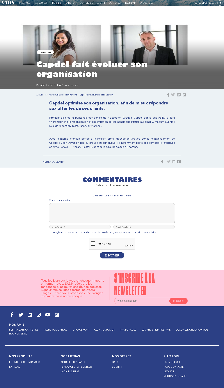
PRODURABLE (128, 329)
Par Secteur (41, 3)
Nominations (45, 52)
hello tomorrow (55, 329)
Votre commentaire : (60, 200)
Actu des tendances (74, 362)
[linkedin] (179, 95)
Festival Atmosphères (23, 329)
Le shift (117, 366)
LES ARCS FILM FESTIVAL (156, 329)
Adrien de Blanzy (51, 85)
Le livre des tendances (24, 362)
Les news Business (54, 94)
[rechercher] (219, 3)
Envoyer (112, 255)
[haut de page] (218, 384)
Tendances (24, 3)
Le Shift (101, 3)
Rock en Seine (18, 333)
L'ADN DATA (130, 3)
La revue (14, 366)
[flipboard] (184, 95)
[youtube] (47, 316)
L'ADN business (70, 371)
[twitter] (173, 95)
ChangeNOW (81, 329)
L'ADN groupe (172, 362)
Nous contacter (174, 366)
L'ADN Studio (86, 3)
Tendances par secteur (76, 366)
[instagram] (39, 316)
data (115, 362)
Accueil (39, 94)
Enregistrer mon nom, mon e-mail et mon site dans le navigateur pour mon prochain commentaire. (104, 232)
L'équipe (169, 371)
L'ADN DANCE (115, 3)
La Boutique (146, 3)
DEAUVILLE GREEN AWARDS (192, 329)
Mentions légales (175, 376)
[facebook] (168, 95)
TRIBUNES (56, 3)
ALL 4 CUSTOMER (104, 329)
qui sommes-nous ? (205, 3)
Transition (70, 3)
